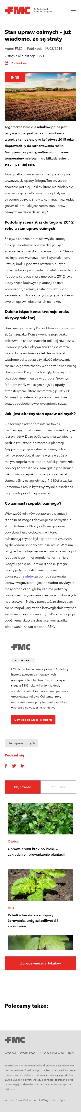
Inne (15, 77)
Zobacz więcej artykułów (40, 963)
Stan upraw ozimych (21, 743)
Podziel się (18, 63)
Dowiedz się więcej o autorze (33, 720)
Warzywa (27, 1053)
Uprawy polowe (52, 1053)
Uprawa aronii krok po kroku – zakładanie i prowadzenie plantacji (36, 852)
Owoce (13, 841)
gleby (29, 576)
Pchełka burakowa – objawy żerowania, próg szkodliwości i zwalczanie (33, 921)
